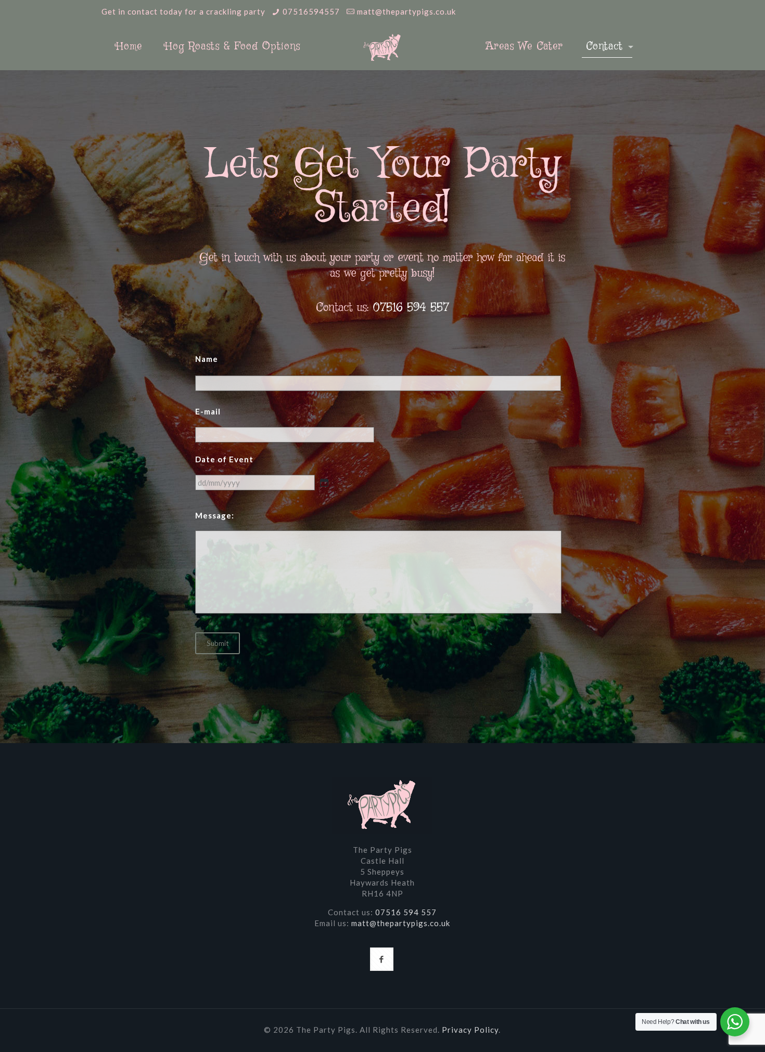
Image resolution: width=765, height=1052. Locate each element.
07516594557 (311, 11)
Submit (217, 643)
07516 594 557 (411, 308)
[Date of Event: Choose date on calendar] (324, 482)
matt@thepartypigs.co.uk (406, 11)
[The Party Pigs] (382, 46)
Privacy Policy (470, 1029)
